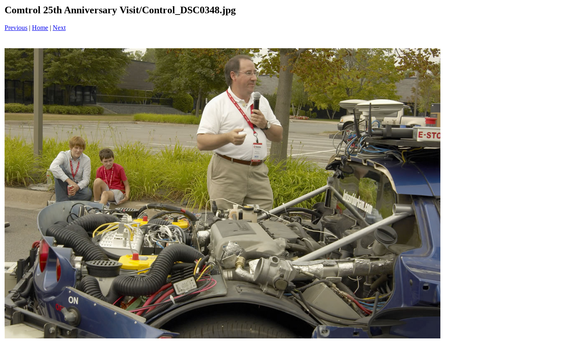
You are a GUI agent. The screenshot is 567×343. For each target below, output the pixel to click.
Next (59, 27)
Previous (16, 27)
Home (40, 27)
